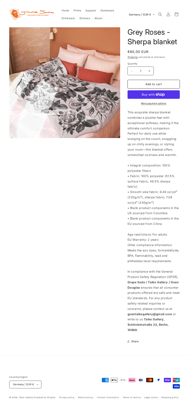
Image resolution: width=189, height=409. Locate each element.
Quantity (133, 63)
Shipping (133, 57)
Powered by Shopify (45, 397)
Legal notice (151, 397)
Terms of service (132, 397)
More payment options (153, 103)
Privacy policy (67, 397)
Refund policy (85, 397)
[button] (160, 14)
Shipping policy (170, 397)
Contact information (108, 397)
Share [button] (135, 341)
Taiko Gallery (26, 397)
